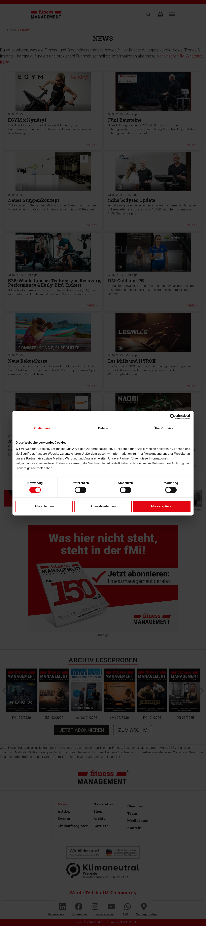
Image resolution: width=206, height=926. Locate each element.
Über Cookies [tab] (163, 428)
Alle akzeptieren (162, 506)
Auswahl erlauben (103, 506)
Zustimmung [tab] (43, 428)
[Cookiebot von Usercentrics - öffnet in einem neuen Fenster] (173, 417)
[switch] (80, 490)
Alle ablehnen (44, 506)
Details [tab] (103, 428)
